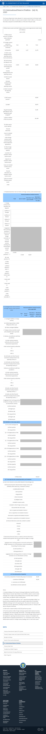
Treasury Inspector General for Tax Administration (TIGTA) (22, 678)
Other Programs (7, 655)
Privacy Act (5, 703)
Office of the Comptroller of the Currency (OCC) (6, 692)
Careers (14, 729)
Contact (23, 729)
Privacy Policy (5, 727)
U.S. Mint (4, 695)
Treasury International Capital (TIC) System (13, 631)
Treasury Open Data (8, 646)
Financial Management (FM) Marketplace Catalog (39, 687)
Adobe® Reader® (12, 730)
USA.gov (20, 704)
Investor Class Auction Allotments (11, 640)
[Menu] (44, 4)
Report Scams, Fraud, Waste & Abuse (22, 683)
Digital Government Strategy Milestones (13, 652)
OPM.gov (21, 708)
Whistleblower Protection (6, 722)
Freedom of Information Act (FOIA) (6, 716)
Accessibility (19, 729)
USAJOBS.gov (21, 706)
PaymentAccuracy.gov (23, 718)
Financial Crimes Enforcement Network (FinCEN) (6, 684)
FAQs (7, 729)
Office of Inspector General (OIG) (22, 674)
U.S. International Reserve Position (18, 6)
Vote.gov (21, 722)
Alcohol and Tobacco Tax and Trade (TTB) (6, 673)
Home (4, 6)
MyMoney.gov (21, 710)
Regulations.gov (22, 716)
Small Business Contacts (6, 706)
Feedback (10, 729)
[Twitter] (39, 729)
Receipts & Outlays (8, 637)
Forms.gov (21, 714)
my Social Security (22, 720)
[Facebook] (42, 729)
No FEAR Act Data (6, 719)
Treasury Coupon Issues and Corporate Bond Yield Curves (16, 634)
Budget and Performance (5, 709)
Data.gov (21, 712)
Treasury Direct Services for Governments (38, 683)
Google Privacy (11, 727)
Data (5, 627)
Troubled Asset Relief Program (11, 649)
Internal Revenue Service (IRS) (6, 688)
